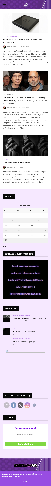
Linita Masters (12, 47)
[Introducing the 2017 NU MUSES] (6, 329)
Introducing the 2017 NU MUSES (24, 331)
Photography (8, 94)
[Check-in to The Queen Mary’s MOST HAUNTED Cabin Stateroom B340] (6, 316)
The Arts (6, 159)
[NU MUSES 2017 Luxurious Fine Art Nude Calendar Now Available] (25, 23)
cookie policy (14, 476)
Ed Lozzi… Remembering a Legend (24, 342)
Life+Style (17, 328)
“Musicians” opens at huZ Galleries (16, 163)
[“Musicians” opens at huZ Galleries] (25, 145)
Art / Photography (10, 36)
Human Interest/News (21, 315)
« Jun (4, 246)
